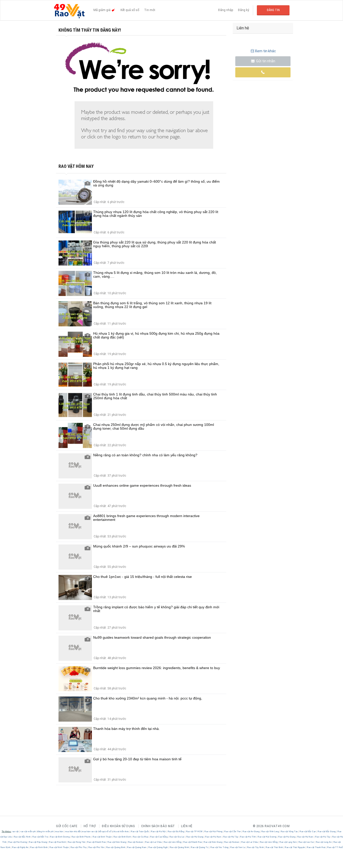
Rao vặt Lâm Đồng (172, 842)
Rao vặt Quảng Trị (199, 847)
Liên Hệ (187, 826)
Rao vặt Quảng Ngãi (158, 847)
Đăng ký (243, 10)
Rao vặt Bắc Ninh (22, 837)
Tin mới (149, 10)
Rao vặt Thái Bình (274, 847)
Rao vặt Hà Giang (195, 837)
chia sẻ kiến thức (120, 831)
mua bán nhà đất (73, 831)
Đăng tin (273, 10)
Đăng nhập (225, 10)
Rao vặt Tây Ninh (255, 847)
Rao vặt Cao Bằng (159, 837)
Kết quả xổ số (130, 10)
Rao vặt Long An (323, 842)
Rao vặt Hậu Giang (38, 842)
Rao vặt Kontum (135, 842)
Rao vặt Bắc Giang (326, 831)
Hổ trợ (90, 826)
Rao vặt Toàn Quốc (140, 831)
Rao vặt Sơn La (238, 847)
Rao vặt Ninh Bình (39, 847)
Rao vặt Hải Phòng (213, 831)
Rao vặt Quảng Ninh (179, 847)
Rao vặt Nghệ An (20, 847)
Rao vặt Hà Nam (213, 837)
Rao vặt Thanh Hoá (316, 847)
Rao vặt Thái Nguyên (295, 847)
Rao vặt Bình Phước (81, 837)
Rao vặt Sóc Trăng (219, 847)
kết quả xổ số (105, 831)
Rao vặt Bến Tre (40, 837)
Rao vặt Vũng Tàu (289, 831)
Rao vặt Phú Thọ (78, 847)
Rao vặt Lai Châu (153, 842)
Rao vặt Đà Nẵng (176, 831)
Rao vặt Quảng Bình (115, 847)
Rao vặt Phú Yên (96, 847)
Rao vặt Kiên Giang (117, 842)
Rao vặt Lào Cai (306, 842)
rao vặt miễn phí (28, 831)
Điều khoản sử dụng (118, 826)
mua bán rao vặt (89, 831)
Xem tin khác (265, 51)
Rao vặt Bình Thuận (102, 837)
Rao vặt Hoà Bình (57, 842)
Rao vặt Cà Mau (140, 837)
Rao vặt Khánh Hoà (96, 842)
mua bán (59, 831)
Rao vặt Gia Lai (177, 837)
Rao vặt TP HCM (194, 831)
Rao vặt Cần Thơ (233, 831)
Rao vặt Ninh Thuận (59, 847)
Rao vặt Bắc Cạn (308, 831)
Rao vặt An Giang (251, 831)
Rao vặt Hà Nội (158, 831)
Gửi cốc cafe (66, 826)
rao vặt (15, 831)
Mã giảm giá (102, 10)
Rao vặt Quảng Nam (137, 847)
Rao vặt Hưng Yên (76, 842)
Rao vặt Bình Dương (59, 837)
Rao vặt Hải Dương (267, 837)
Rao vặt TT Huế (335, 847)
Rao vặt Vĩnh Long (270, 831)
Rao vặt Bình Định (122, 837)
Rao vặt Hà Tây (230, 837)
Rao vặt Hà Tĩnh (248, 837)
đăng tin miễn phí (45, 831)
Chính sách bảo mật (158, 826)
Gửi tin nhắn (265, 61)
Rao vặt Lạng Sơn (288, 842)
